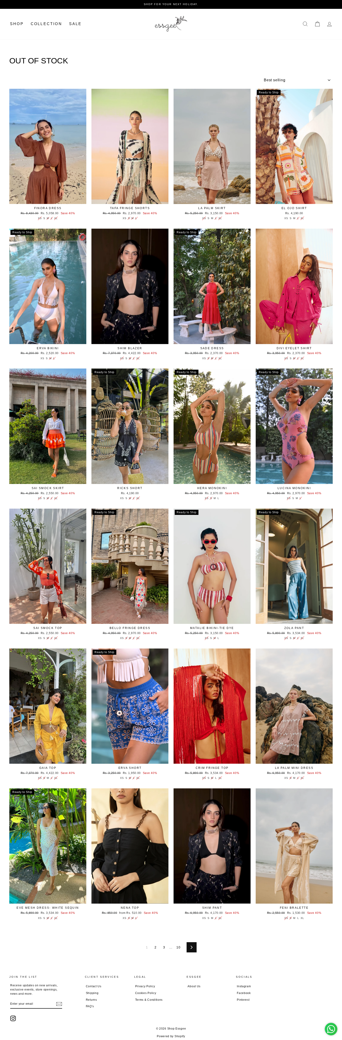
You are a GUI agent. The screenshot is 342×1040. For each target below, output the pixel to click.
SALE (75, 24)
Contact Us (93, 986)
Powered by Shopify (171, 1036)
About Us (194, 986)
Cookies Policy (145, 993)
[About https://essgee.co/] (171, 24)
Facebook (244, 993)
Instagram (244, 986)
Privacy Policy (145, 986)
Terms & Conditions (149, 999)
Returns (91, 999)
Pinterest (243, 999)
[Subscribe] (59, 1004)
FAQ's (90, 1006)
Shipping (92, 993)
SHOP (17, 24)
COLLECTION (46, 24)
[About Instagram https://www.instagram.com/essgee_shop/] (13, 1018)
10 (178, 947)
